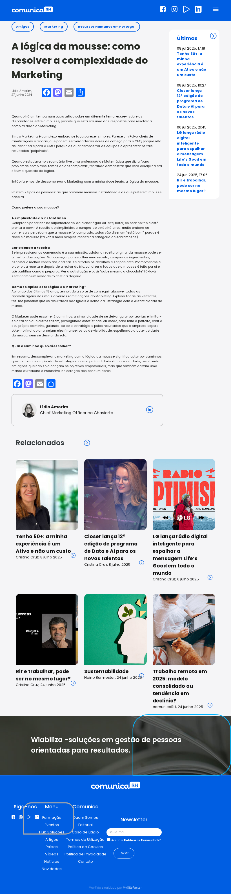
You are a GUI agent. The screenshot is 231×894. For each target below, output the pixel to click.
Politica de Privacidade (141, 840)
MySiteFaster (132, 887)
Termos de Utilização (85, 839)
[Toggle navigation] (215, 10)
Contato (85, 861)
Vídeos (51, 854)
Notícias (51, 861)
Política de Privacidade (85, 854)
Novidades (52, 868)
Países (52, 846)
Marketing (53, 26)
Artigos (22, 26)
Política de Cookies (85, 846)
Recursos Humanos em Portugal (107, 26)
